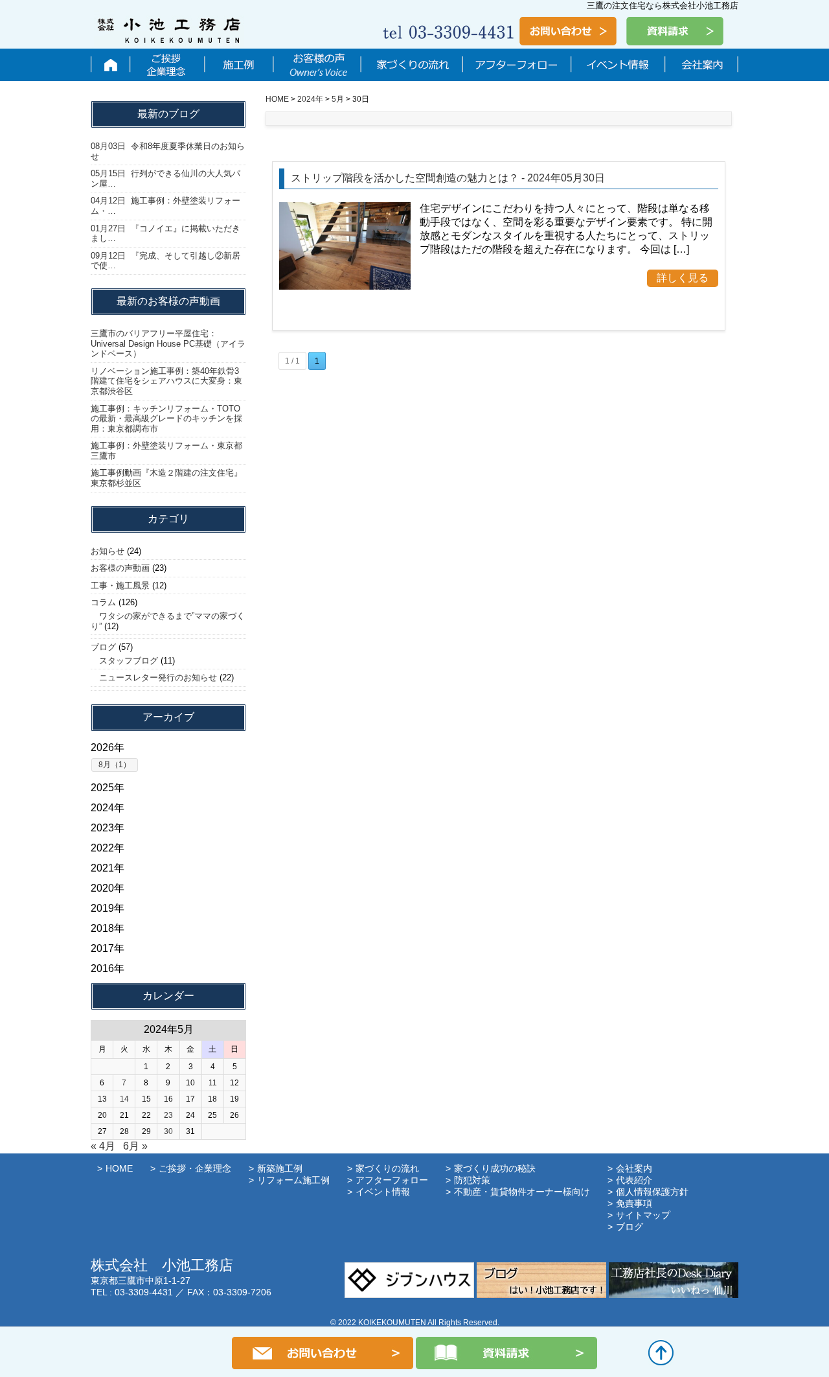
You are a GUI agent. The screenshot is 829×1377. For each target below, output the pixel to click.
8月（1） (114, 764)
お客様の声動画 (120, 568)
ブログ (103, 647)
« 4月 (103, 1145)
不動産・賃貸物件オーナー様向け (522, 1191)
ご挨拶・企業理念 (167, 65)
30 (168, 1131)
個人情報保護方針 (652, 1191)
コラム (103, 602)
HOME (119, 1168)
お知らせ (107, 551)
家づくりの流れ (411, 65)
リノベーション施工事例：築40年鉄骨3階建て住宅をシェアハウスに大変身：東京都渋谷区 (166, 381)
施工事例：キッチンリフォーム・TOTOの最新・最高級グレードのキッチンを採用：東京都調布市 (166, 419)
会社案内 (700, 65)
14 (124, 1099)
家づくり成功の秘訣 (495, 1168)
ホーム (110, 65)
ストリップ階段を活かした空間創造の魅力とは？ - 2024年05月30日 (448, 177)
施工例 (238, 65)
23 (168, 1115)
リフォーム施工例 (293, 1180)
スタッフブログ (124, 660)
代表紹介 (634, 1180)
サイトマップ (643, 1215)
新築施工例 (279, 1168)
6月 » (135, 1145)
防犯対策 (472, 1180)
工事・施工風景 (120, 585)
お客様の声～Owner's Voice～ (317, 65)
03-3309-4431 (144, 1292)
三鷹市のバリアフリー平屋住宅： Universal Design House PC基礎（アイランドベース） (168, 343)
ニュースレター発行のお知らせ (154, 677)
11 (213, 1082)
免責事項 (634, 1203)
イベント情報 (617, 65)
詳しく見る (683, 277)
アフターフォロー (516, 65)
